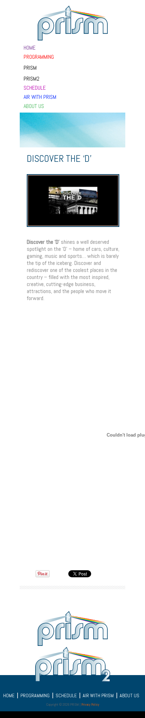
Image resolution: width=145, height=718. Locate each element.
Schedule (35, 87)
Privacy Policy (90, 704)
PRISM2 (31, 78)
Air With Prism (40, 96)
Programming (39, 56)
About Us (34, 105)
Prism (30, 67)
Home (30, 47)
